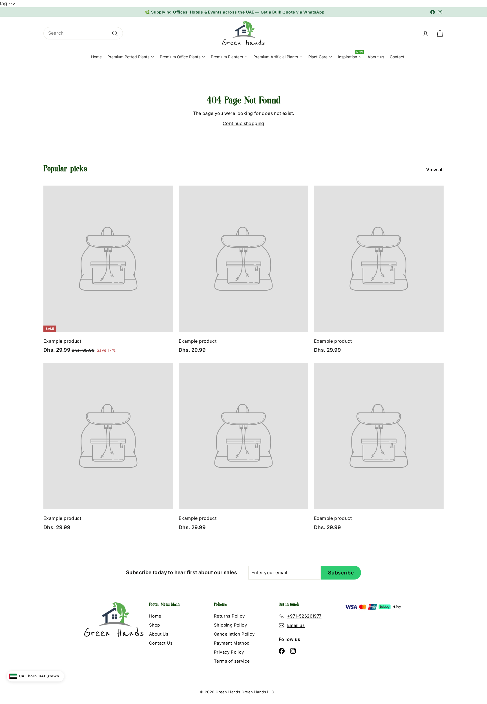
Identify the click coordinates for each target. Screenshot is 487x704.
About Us (158, 634)
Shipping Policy (230, 625)
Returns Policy (229, 616)
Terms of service (232, 661)
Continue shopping (243, 123)
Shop (154, 625)
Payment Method (232, 643)
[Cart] (440, 33)
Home (155, 616)
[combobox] (83, 33)
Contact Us (160, 643)
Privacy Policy (229, 652)
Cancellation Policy (234, 634)
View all (435, 169)
